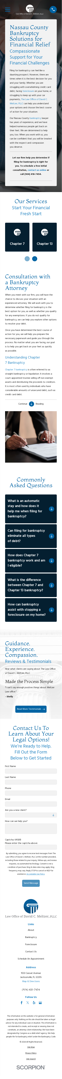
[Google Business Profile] (40, 1002)
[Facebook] (21, 1002)
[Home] (30, 9)
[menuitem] (31, 1047)
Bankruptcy (31, 937)
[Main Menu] (7, 9)
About (31, 930)
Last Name (10, 777)
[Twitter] (27, 1002)
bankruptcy (35, 118)
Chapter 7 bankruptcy (16, 370)
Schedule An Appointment (31, 959)
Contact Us (31, 952)
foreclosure (28, 91)
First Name (10, 766)
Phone (8, 788)
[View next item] (34, 258)
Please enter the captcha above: (21, 843)
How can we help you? (16, 821)
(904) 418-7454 (31, 989)
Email (7, 799)
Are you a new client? (16, 810)
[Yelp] (34, 1002)
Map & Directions (31, 981)
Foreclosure (31, 944)
